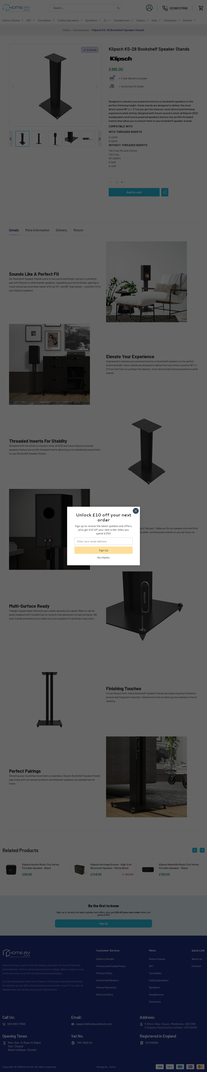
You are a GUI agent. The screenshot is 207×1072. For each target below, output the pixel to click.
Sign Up (103, 550)
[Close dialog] (136, 511)
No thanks (103, 557)
